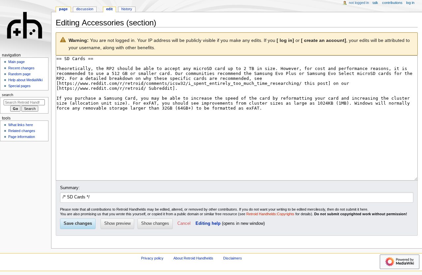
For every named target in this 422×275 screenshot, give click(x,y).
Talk (375, 3)
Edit (109, 9)
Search (7, 95)
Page (63, 9)
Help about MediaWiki (25, 80)
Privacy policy (152, 258)
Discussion (84, 9)
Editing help (208, 223)
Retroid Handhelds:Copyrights (270, 214)
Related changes (21, 131)
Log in (410, 3)
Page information (21, 137)
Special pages (19, 86)
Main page (16, 62)
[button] (184, 224)
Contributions (392, 3)
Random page (19, 74)
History (126, 9)
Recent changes (21, 68)
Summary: (70, 188)
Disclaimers (232, 258)
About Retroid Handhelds (193, 258)
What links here (20, 125)
